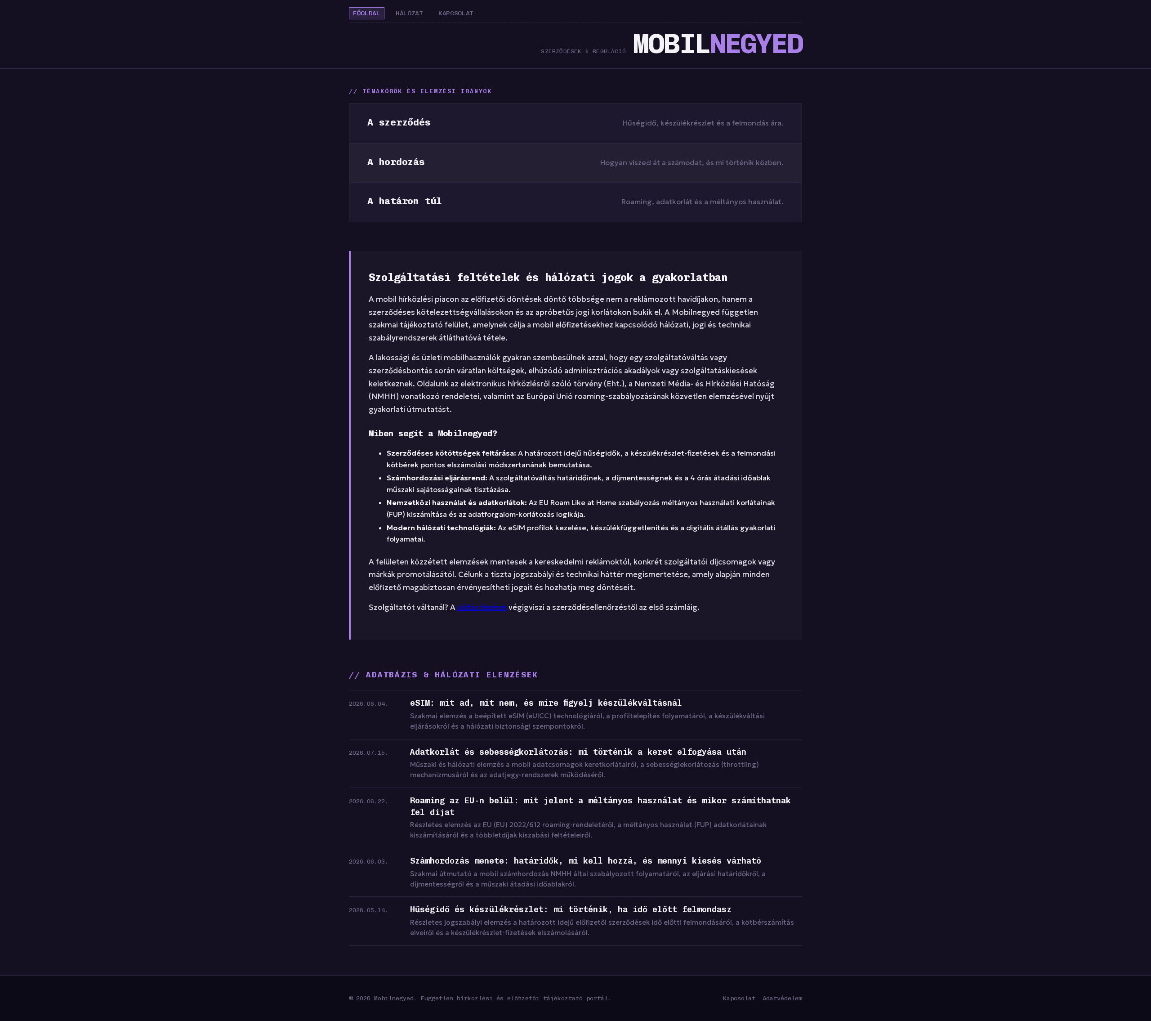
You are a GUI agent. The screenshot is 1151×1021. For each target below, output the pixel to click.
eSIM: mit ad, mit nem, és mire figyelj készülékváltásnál (546, 703)
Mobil (717, 44)
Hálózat (409, 13)
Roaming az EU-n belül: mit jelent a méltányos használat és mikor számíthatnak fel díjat (600, 806)
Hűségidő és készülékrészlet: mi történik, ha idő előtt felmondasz (571, 909)
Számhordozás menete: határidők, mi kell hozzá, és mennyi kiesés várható (585, 861)
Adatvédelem (782, 998)
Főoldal (366, 13)
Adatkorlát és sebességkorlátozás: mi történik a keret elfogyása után (578, 752)
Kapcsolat (455, 13)
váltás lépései (482, 607)
